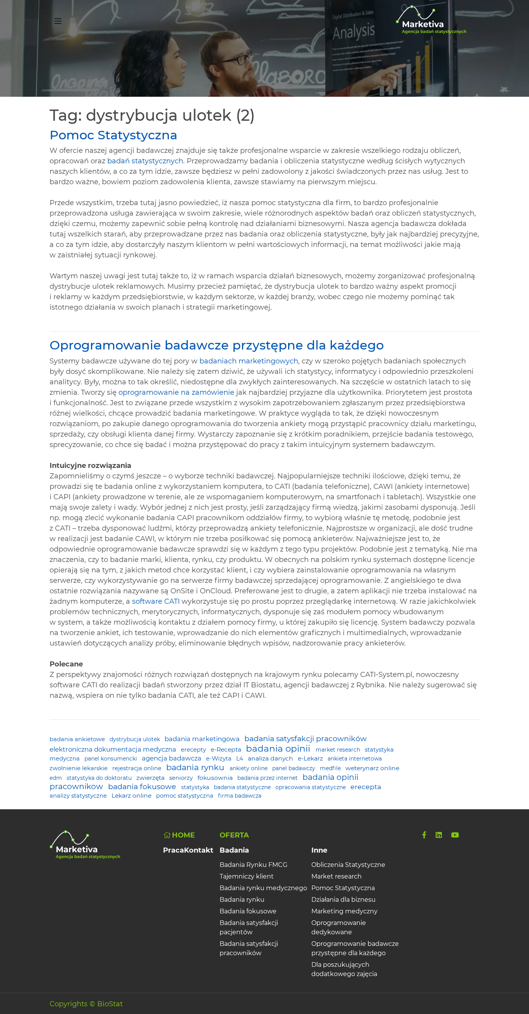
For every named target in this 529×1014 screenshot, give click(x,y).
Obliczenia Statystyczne (348, 864)
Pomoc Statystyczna (113, 134)
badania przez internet (268, 778)
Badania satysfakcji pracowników (249, 948)
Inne (319, 850)
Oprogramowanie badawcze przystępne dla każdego (217, 345)
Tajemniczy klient (247, 876)
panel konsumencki (111, 758)
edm (57, 778)
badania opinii (279, 748)
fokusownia (216, 777)
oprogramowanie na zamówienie (176, 392)
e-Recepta (227, 749)
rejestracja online (137, 768)
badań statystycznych (145, 161)
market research (339, 750)
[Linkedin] (439, 835)
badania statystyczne (243, 787)
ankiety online (249, 768)
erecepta (365, 787)
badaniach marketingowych (248, 361)
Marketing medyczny (344, 911)
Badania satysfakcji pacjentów (249, 927)
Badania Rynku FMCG (253, 864)
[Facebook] (424, 835)
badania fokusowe (143, 786)
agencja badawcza (172, 758)
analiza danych (271, 758)
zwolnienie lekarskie (79, 768)
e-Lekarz (311, 758)
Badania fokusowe (248, 911)
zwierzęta (151, 777)
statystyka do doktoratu (100, 778)
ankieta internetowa (355, 758)
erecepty (194, 749)
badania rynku (196, 767)
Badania (234, 850)
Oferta (234, 835)
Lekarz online (132, 795)
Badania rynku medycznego (263, 888)
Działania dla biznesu (343, 899)
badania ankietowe (78, 739)
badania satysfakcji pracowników (305, 738)
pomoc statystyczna (185, 795)
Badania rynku (242, 899)
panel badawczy (294, 768)
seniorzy (181, 777)
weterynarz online (372, 768)
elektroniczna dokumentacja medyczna (114, 749)
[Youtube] (455, 835)
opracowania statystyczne (311, 787)
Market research (336, 876)
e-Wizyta (219, 758)
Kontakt (198, 850)
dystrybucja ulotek (135, 739)
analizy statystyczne (79, 795)
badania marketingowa (203, 739)
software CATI (156, 601)
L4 (240, 758)
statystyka (196, 787)
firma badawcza (239, 796)
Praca (173, 850)
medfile (331, 768)
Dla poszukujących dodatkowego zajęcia (344, 969)
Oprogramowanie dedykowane (338, 927)
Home (183, 835)
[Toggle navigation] (58, 19)
